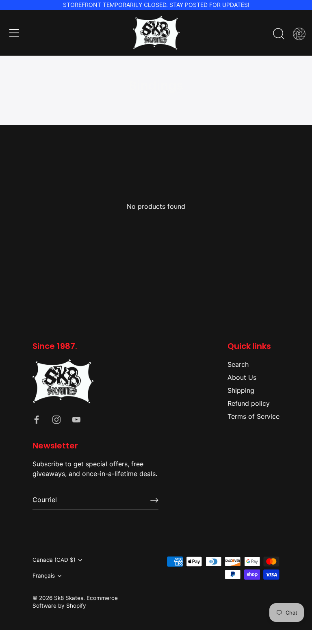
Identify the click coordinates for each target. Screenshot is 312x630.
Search (238, 364)
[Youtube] (76, 419)
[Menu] (14, 33)
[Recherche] (279, 34)
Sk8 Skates (68, 598)
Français (43, 575)
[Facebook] (36, 419)
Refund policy (249, 403)
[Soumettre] (154, 500)
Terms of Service (254, 416)
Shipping (241, 390)
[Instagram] (56, 419)
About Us (242, 377)
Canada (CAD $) (54, 559)
